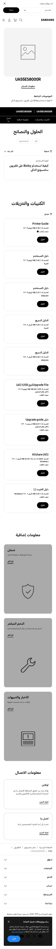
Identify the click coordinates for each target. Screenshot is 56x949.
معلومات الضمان (28, 86)
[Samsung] (48, 20)
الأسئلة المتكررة (23, 141)
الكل (36, 141)
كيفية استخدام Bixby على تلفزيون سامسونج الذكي (31, 100)
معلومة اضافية (23, 119)
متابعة (11, 10)
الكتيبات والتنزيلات (42, 119)
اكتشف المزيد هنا (17, 932)
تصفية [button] (46, 151)
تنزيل (43, 239)
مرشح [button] (47, 214)
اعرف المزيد (43, 802)
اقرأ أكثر (10, 561)
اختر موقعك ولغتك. (46, 4)
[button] (28, 167)
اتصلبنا (8, 120)
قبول (14, 938)
